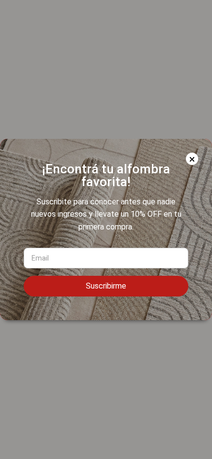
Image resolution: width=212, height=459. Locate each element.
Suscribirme (106, 286)
